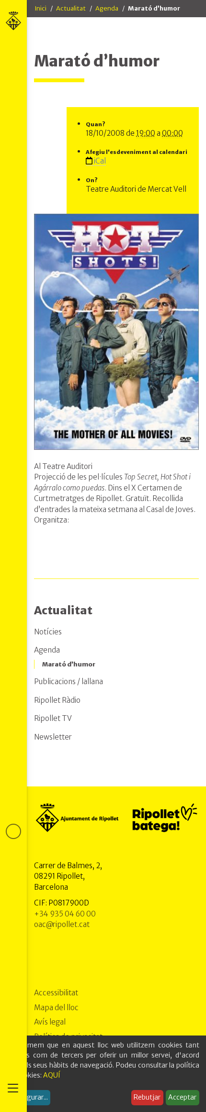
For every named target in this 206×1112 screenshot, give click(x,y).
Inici (40, 8)
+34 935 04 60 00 (65, 913)
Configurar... (29, 1097)
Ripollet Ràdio (57, 700)
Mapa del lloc (56, 1007)
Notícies (48, 631)
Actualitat (71, 8)
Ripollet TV (53, 718)
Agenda (106, 8)
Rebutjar (147, 1097)
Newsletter (53, 736)
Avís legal (50, 1021)
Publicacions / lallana (68, 681)
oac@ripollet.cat (62, 924)
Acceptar (182, 1097)
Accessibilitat (56, 992)
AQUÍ (51, 1075)
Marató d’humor (68, 664)
